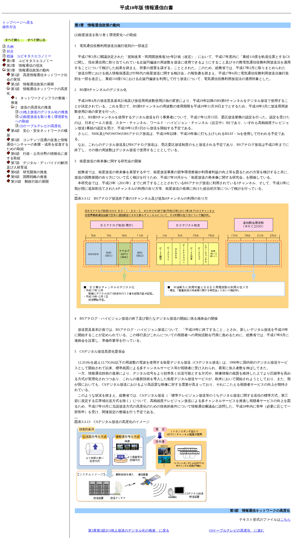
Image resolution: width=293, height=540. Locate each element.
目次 (10, 51)
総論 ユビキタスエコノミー (29, 56)
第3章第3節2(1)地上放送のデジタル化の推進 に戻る (128, 530)
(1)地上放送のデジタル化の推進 (44, 112)
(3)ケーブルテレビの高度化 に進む (236, 530)
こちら (285, 519)
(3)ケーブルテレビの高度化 (40, 126)
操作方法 (9, 27)
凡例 (10, 46)
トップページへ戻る (17, 22)
